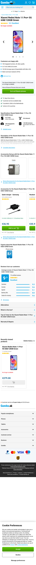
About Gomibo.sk (7, 472)
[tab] (13, 56)
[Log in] (26, 2)
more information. (18, 469)
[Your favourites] (30, 2)
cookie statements (22, 544)
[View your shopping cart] (33, 2)
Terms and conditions (12, 474)
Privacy (15, 472)
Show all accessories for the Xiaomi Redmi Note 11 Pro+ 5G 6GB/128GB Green (19, 181)
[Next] (32, 42)
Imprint (20, 472)
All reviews (6, 300)
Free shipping (10, 232)
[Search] (33, 7)
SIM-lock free (7, 76)
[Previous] (4, 42)
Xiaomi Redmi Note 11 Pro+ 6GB (10, 14)
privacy (12, 544)
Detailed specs (7, 129)
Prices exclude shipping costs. (18, 466)
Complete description (9, 147)
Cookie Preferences (28, 472)
